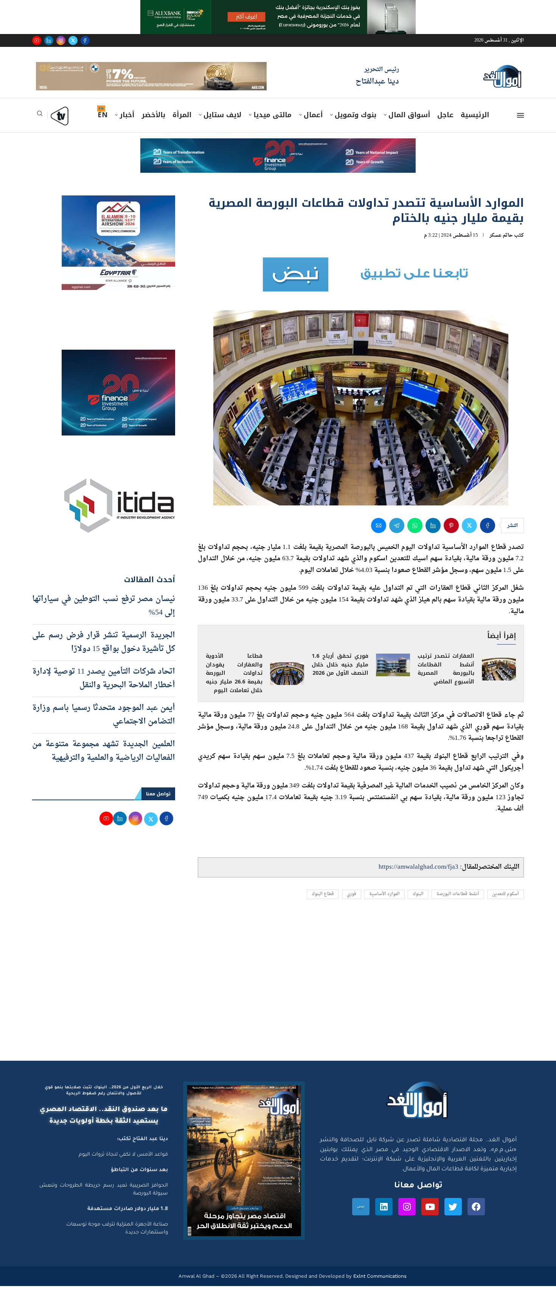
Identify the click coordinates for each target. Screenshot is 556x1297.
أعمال (313, 126)
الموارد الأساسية (384, 905)
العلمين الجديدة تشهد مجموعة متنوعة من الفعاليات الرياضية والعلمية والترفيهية (103, 762)
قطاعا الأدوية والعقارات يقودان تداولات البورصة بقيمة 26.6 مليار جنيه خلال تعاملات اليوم (234, 684)
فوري (351, 905)
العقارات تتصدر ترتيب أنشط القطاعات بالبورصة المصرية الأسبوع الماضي (446, 680)
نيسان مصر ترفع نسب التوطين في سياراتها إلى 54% (103, 617)
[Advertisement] (278, 1000)
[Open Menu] (520, 126)
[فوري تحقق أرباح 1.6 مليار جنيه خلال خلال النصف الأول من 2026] (393, 676)
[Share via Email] (378, 536)
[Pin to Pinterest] (451, 536)
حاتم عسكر (501, 246)
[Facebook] (85, 40)
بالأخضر (153, 126)
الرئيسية (475, 126)
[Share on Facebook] (487, 536)
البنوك (418, 905)
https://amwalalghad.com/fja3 (418, 878)
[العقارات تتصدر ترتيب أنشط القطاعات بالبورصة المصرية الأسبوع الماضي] (499, 680)
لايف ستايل (222, 126)
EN (102, 126)
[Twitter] (73, 40)
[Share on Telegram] (396, 536)
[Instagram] (60, 40)
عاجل (445, 126)
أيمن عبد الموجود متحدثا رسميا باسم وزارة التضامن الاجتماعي (103, 725)
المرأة (181, 126)
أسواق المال (409, 126)
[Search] (39, 127)
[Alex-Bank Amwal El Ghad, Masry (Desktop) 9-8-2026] (278, 7)
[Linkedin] (48, 40)
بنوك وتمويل (355, 126)
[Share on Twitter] (469, 536)
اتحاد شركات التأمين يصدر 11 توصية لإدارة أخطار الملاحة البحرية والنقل (103, 689)
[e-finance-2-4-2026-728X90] (278, 156)
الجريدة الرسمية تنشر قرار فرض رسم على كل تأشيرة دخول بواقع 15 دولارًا (103, 653)
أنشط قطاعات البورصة (457, 905)
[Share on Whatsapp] (414, 536)
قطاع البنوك (323, 905)
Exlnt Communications (379, 1287)
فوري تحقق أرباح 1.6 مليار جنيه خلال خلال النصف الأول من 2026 (340, 675)
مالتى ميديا (272, 126)
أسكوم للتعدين (505, 905)
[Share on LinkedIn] (433, 536)
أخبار (127, 126)
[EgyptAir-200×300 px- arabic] (118, 213)
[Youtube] (36, 40)
